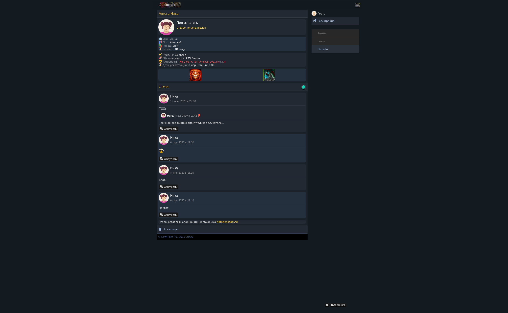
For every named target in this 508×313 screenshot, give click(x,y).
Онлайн (323, 49)
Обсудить (170, 128)
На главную (170, 229)
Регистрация (326, 20)
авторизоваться (227, 221)
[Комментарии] (303, 87)
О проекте (339, 305)
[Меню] (358, 5)
